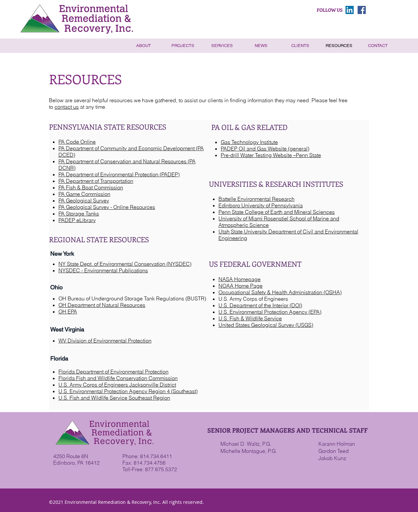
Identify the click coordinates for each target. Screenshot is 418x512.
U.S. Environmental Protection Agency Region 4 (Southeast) (128, 391)
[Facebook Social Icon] (362, 10)
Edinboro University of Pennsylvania (260, 205)
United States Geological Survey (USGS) (265, 325)
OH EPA (67, 311)
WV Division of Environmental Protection (105, 340)
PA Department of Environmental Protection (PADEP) (119, 174)
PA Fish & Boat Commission (90, 187)
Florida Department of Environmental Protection (113, 371)
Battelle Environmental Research (256, 199)
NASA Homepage (239, 279)
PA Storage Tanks (78, 213)
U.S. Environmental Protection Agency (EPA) (269, 312)
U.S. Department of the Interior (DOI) (260, 305)
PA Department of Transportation (95, 181)
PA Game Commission (84, 194)
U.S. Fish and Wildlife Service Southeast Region (114, 397)
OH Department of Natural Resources (101, 305)
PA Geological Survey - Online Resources (106, 207)
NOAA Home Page (240, 285)
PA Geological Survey (83, 200)
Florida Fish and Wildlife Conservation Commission (118, 378)
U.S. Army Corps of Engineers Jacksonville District (117, 384)
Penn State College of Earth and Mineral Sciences (276, 212)
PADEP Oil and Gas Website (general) (265, 148)
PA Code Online (77, 141)
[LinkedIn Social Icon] (350, 10)
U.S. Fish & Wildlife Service (250, 318)
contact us (67, 107)
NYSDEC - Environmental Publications (103, 270)
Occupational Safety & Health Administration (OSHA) (280, 292)
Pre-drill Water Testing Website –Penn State (271, 155)
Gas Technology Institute (249, 142)
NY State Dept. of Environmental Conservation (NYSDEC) (124, 264)
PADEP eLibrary (77, 220)
